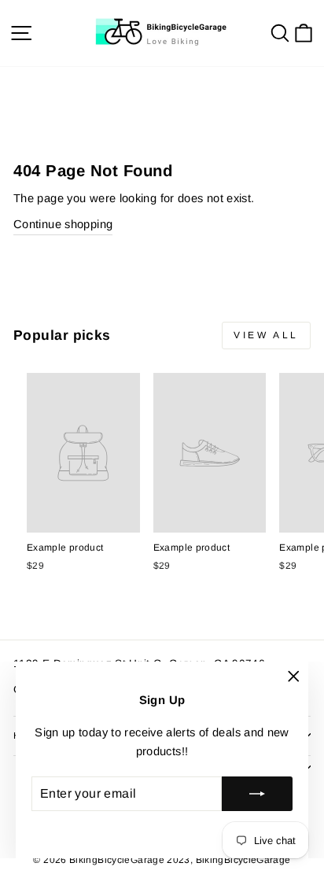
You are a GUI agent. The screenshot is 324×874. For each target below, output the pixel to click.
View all (266, 335)
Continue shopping (62, 224)
